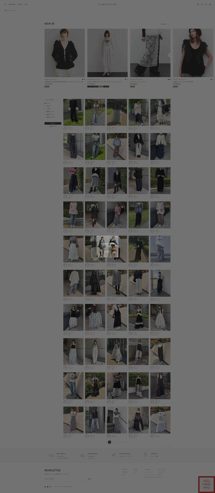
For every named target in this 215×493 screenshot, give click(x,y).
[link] (107, 246)
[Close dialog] (117, 237)
